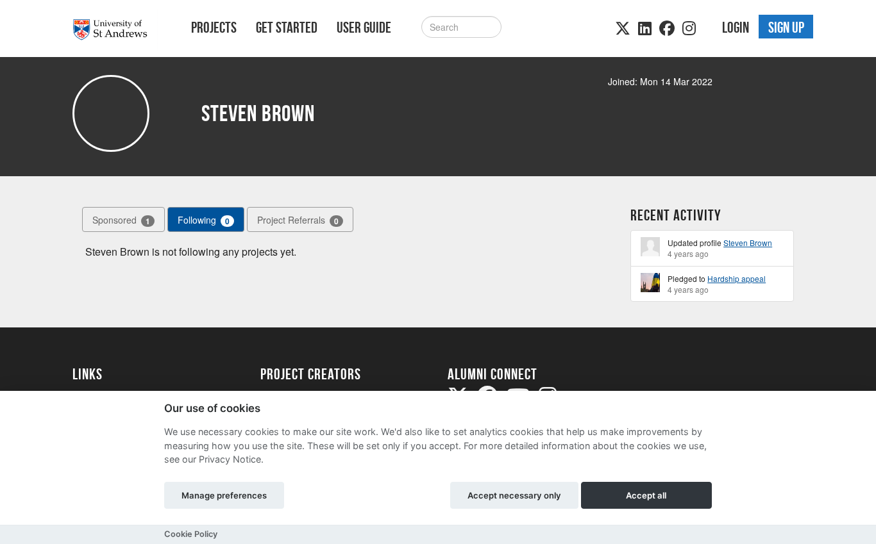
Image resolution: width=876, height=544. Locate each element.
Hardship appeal (736, 278)
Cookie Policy (190, 534)
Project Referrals (298, 220)
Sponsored (121, 220)
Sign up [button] (786, 27)
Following (204, 220)
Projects (214, 27)
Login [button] (735, 27)
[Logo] (115, 30)
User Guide (364, 27)
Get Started (286, 27)
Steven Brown (747, 242)
